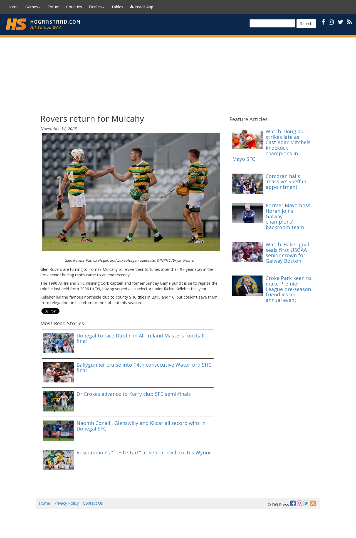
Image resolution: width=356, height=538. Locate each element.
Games (31, 6)
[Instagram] (299, 503)
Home (13, 6)
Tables (117, 6)
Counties (74, 6)
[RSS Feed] (313, 503)
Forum (54, 6)
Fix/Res (95, 6)
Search (306, 23)
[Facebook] (293, 503)
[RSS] (349, 21)
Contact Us (93, 503)
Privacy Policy (66, 503)
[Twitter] (306, 503)
